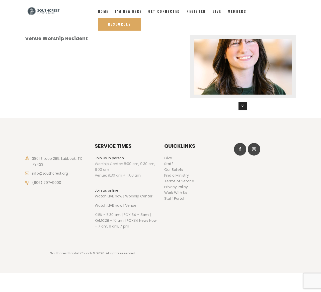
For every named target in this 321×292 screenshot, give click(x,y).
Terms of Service (179, 181)
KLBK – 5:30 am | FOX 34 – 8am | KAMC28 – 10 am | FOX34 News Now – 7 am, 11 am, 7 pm (125, 220)
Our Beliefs (173, 169)
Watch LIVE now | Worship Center (123, 196)
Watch (101, 205)
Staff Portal (174, 198)
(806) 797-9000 (46, 182)
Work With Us (175, 192)
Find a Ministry (176, 175)
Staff (168, 163)
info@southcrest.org (50, 173)
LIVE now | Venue (122, 205)
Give (168, 158)
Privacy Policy (176, 186)
